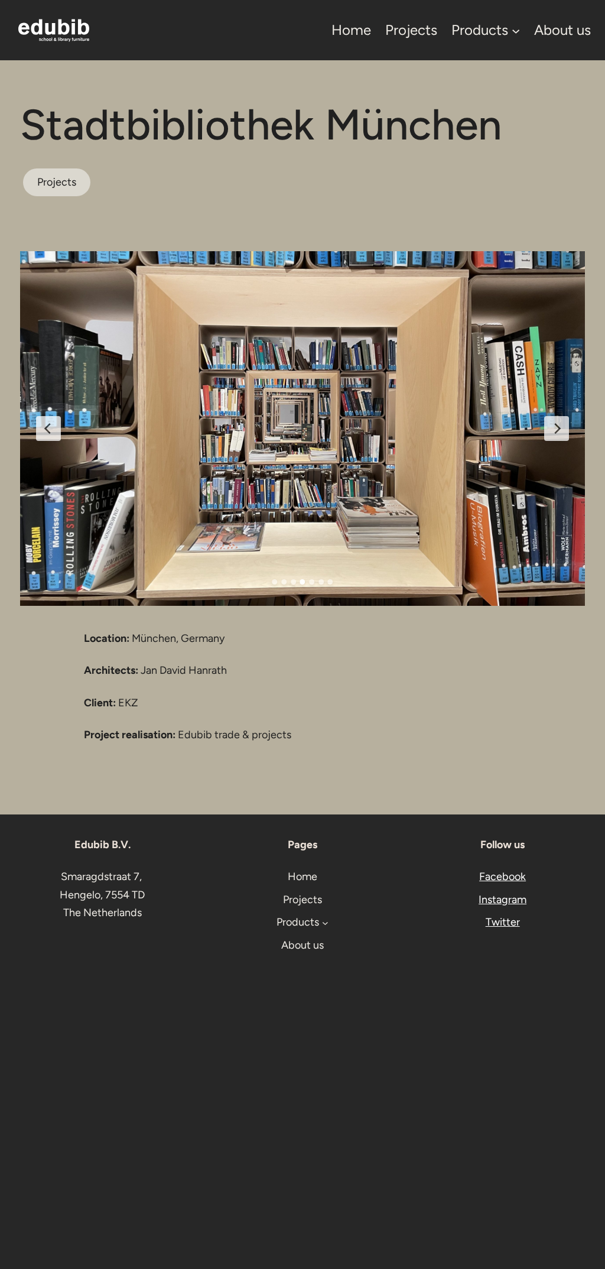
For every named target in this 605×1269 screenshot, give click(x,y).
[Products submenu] (516, 30)
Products (479, 29)
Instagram (502, 899)
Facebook (502, 876)
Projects (56, 182)
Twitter (503, 922)
